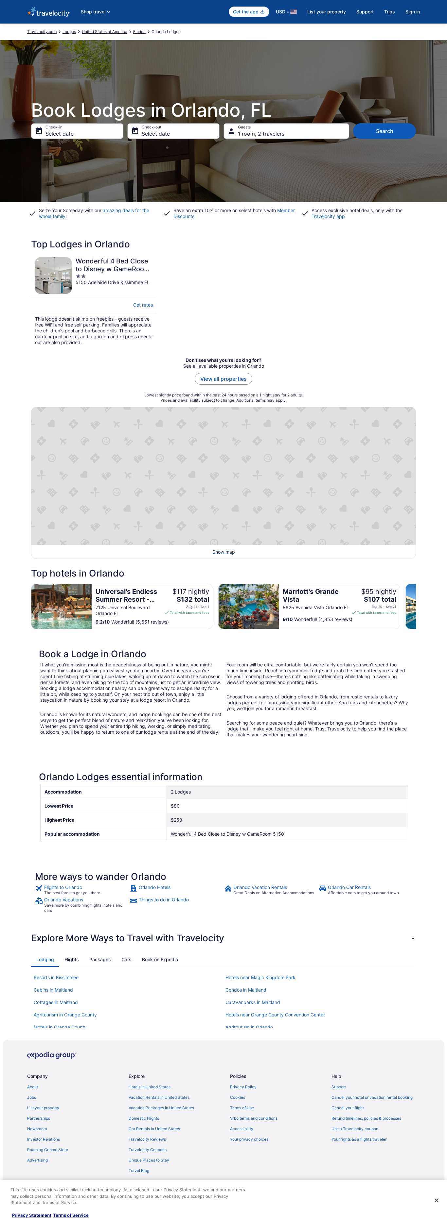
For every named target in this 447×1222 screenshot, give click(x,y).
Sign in (412, 11)
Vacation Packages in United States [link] (161, 1107)
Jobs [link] (31, 1097)
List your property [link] (43, 1107)
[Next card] (416, 606)
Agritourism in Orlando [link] (249, 1027)
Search (384, 131)
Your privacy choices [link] (249, 1139)
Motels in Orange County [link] (60, 1027)
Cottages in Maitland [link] (56, 1002)
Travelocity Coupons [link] (148, 1149)
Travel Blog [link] (139, 1170)
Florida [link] (139, 31)
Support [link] (338, 1086)
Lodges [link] (69, 31)
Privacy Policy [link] (243, 1086)
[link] (81, 890)
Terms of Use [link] (242, 1107)
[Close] (436, 1200)
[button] (223, 938)
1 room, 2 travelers (261, 133)
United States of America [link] (104, 31)
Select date (59, 133)
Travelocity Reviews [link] (147, 1139)
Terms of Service (71, 1215)
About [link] (32, 1086)
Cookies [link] (237, 1097)
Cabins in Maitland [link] (53, 990)
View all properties (223, 379)
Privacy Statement (31, 1215)
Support (365, 11)
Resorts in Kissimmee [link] (56, 977)
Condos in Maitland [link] (245, 990)
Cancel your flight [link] (347, 1107)
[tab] (45, 959)
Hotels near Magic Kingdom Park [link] (260, 977)
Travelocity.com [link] (42, 31)
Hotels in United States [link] (149, 1086)
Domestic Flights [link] (144, 1118)
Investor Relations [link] (43, 1139)
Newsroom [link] (37, 1128)
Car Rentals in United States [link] (154, 1128)
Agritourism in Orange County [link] (65, 1014)
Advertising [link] (37, 1160)
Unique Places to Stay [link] (149, 1160)
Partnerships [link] (38, 1118)
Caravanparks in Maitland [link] (252, 1002)
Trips (389, 11)
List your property (326, 11)
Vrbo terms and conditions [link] (253, 1118)
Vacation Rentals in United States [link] (159, 1097)
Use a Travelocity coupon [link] (354, 1128)
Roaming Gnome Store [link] (47, 1149)
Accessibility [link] (241, 1128)
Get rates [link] (143, 305)
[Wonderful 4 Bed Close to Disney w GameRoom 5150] (94, 301)
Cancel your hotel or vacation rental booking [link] (372, 1097)
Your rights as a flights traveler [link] (358, 1139)
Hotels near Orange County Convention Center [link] (275, 1014)
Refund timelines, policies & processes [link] (366, 1118)
